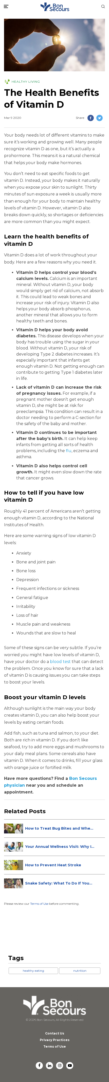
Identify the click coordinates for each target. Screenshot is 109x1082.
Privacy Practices (54, 1040)
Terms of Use (39, 904)
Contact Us (54, 1033)
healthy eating (33, 971)
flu (68, 450)
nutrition (79, 971)
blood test (60, 661)
